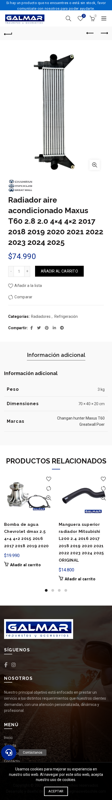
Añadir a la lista (28, 285)
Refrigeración (66, 316)
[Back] (8, 33)
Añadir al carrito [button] (25, 565)
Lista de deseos (84, 15)
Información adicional (56, 355)
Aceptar (55, 791)
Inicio (8, 737)
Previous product (90, 33)
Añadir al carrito (59, 271)
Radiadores (41, 316)
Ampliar (94, 165)
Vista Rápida (48, 498)
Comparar (23, 297)
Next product (104, 33)
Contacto (12, 761)
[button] (8, 752)
